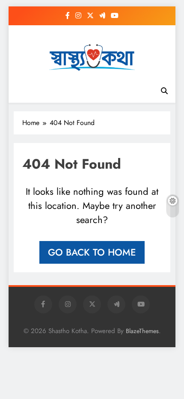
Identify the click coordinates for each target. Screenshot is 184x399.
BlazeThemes (142, 331)
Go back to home (92, 252)
